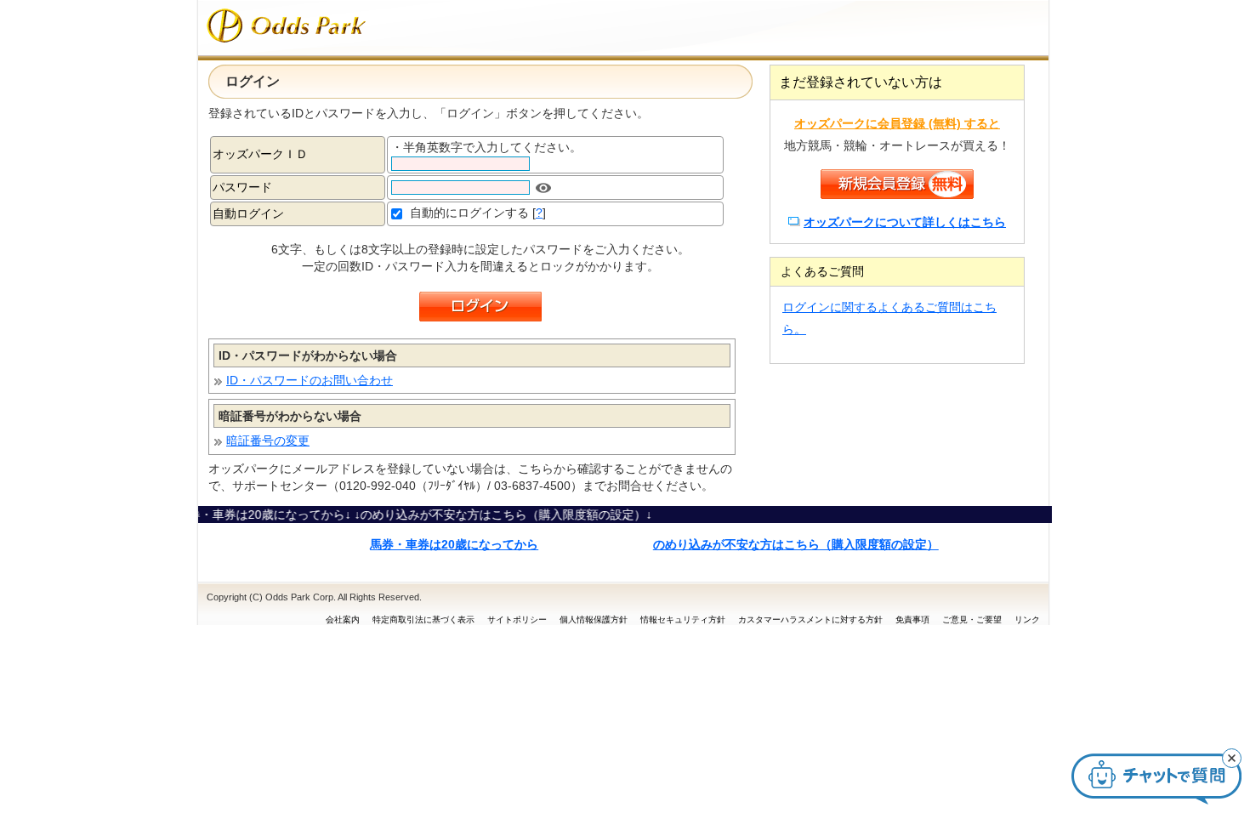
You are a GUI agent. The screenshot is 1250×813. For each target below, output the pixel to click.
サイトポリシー (517, 619)
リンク (1027, 619)
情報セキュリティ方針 (682, 619)
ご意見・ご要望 (972, 619)
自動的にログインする (469, 212)
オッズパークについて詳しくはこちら (905, 222)
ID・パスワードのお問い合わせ (309, 380)
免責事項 (912, 619)
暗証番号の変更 (268, 440)
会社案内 (343, 619)
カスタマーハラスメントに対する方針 (810, 619)
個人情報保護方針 (594, 619)
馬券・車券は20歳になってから (454, 544)
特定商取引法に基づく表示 (423, 619)
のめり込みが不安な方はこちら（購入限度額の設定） (796, 544)
